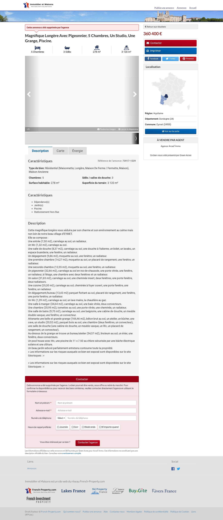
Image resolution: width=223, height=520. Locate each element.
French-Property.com (51, 511)
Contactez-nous (117, 511)
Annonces (181, 8)
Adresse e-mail (43, 410)
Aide (106, 511)
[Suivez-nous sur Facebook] (173, 468)
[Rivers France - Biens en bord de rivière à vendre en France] (165, 489)
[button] (32, 94)
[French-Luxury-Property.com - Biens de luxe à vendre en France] (119, 489)
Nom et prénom (42, 403)
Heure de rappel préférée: (39, 427)
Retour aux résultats (156, 26)
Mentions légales (134, 511)
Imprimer (155, 50)
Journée (64, 427)
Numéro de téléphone (41, 418)
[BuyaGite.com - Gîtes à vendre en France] (139, 489)
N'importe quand (110, 427)
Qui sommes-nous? (72, 511)
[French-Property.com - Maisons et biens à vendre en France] (42, 489)
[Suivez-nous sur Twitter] (178, 468)
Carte (60, 151)
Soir (76, 427)
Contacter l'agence (88, 442)
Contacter (156, 42)
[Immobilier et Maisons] (37, 5)
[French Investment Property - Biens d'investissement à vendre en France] (40, 498)
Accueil (192, 8)
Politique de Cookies (179, 511)
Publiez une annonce (164, 8)
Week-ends (89, 427)
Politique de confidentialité (156, 511)
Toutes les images (108, 129)
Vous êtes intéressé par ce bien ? (55, 442)
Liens (193, 511)
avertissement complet (71, 453)
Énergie (77, 151)
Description (40, 151)
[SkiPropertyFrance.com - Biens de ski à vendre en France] (100, 489)
